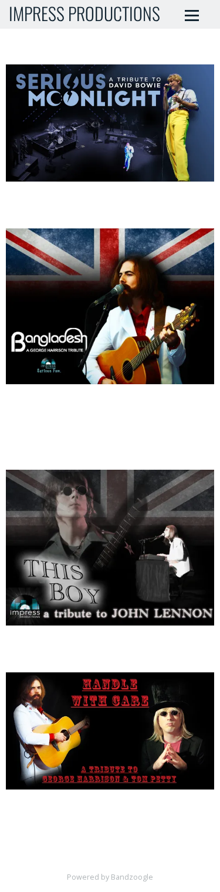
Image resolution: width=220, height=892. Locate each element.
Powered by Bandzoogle (110, 877)
